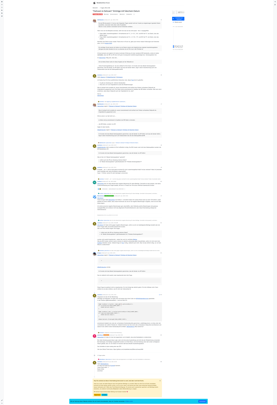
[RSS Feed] (134, 14)
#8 (161, 145)
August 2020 (108, 43)
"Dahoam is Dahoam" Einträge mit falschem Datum (122, 106)
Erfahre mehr (129, 401)
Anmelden (104, 394)
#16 (161, 361)
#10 (161, 181)
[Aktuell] (2, 7)
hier (123, 243)
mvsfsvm (99, 181)
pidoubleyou (100, 335)
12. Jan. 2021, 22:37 (111, 145)
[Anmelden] (275, 2)
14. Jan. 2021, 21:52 (111, 222)
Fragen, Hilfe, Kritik (98, 14)
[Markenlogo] (94, 3)
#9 (161, 167)
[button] (2, 400)
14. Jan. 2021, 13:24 (123, 195)
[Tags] (2, 10)
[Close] (160, 381)
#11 (161, 195)
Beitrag (135, 239)
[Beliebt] (2, 13)
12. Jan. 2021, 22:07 (111, 75)
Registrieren (97, 394)
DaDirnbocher (100, 19)
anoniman (99, 75)
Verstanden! (202, 401)
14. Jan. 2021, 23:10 (111, 294)
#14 (161, 294)
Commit (112, 365)
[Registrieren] (275, 4)
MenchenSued (100, 195)
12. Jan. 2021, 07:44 (113, 19)
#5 (161, 19)
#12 (161, 222)
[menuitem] (275, 2)
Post (132, 80)
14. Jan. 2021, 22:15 (110, 252)
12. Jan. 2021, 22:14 (113, 104)
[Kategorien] (2, 4)
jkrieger (99, 252)
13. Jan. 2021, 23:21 (111, 167)
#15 (161, 335)
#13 (161, 252)
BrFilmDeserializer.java (142, 298)
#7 (161, 104)
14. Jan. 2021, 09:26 (111, 181)
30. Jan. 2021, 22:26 (112, 361)
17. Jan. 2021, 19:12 (119, 335)
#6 (161, 75)
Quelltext (99, 243)
